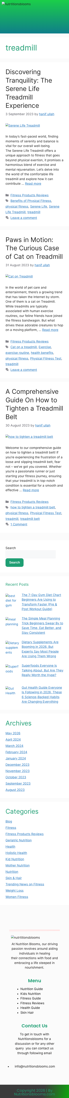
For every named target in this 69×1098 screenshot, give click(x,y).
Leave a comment (23, 218)
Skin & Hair (14, 878)
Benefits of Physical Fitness (30, 201)
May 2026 (13, 733)
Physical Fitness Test (45, 358)
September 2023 (18, 783)
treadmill (33, 212)
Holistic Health (16, 853)
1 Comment (18, 524)
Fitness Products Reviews (29, 195)
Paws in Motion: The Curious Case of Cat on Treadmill (34, 248)
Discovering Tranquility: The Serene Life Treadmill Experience (29, 88)
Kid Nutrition (15, 859)
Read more (33, 183)
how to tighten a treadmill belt (32, 507)
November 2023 (18, 771)
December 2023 (17, 765)
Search (11, 548)
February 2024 (16, 752)
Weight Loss (15, 890)
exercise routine (17, 353)
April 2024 (13, 739)
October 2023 (16, 777)
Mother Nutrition (18, 865)
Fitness (11, 828)
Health (10, 846)
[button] (34, 15)
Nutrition (12, 872)
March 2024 (14, 746)
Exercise (45, 347)
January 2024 (16, 758)
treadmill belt (30, 519)
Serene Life (38, 206)
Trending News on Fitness (25, 884)
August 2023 (15, 790)
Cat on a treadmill (23, 347)
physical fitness (17, 206)
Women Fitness (17, 897)
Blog (9, 821)
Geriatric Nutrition (19, 840)
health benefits (42, 353)
